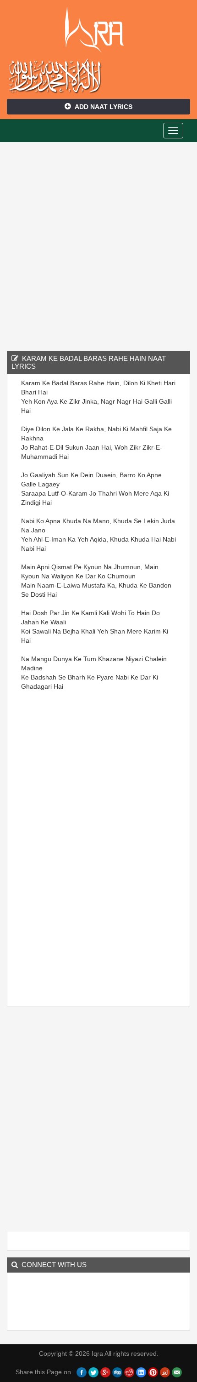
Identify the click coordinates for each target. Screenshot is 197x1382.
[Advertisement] (98, 245)
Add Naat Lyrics (103, 106)
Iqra (98, 30)
